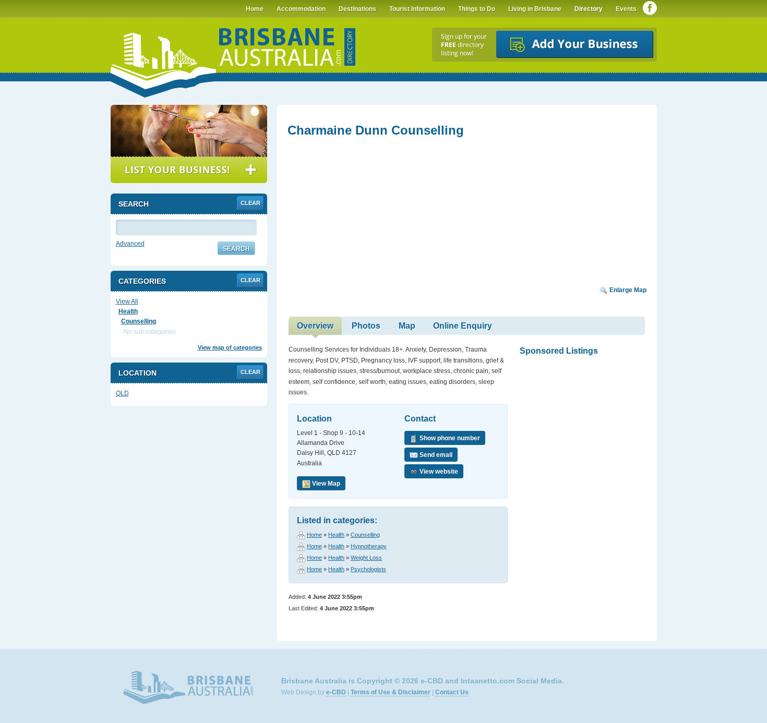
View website (438, 471)
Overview (315, 325)
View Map (325, 483)
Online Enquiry (462, 325)
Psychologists (368, 569)
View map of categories (230, 347)
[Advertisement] (365, 215)
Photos (366, 325)
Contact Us (452, 692)
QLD (122, 393)
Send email (435, 455)
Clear (250, 203)
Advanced (130, 243)
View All (127, 301)
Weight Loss (366, 558)
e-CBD (336, 692)
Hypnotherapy (369, 546)
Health (336, 535)
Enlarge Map (627, 290)
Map (407, 325)
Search (236, 248)
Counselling (365, 535)
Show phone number (449, 438)
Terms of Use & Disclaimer (390, 692)
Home (314, 535)
